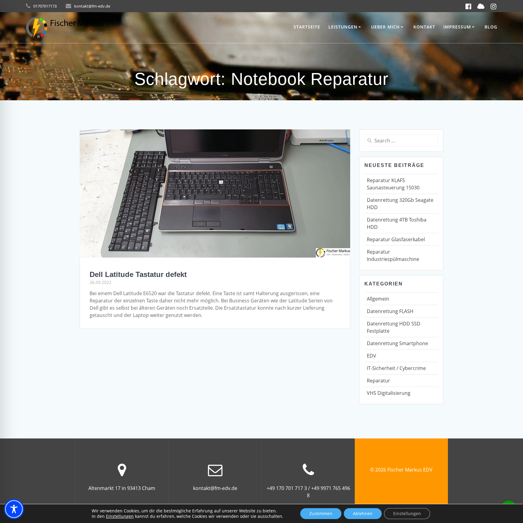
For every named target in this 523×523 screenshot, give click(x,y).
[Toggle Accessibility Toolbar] (14, 509)
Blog (491, 27)
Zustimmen (320, 513)
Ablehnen (363, 513)
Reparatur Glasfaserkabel (396, 239)
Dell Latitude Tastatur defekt (138, 274)
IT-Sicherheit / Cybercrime (396, 368)
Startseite (307, 27)
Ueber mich (385, 27)
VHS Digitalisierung (388, 393)
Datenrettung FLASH (390, 311)
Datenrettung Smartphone (397, 343)
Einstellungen (120, 516)
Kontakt (424, 27)
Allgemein (378, 298)
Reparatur (378, 380)
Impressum (457, 27)
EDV (371, 355)
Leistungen (342, 27)
